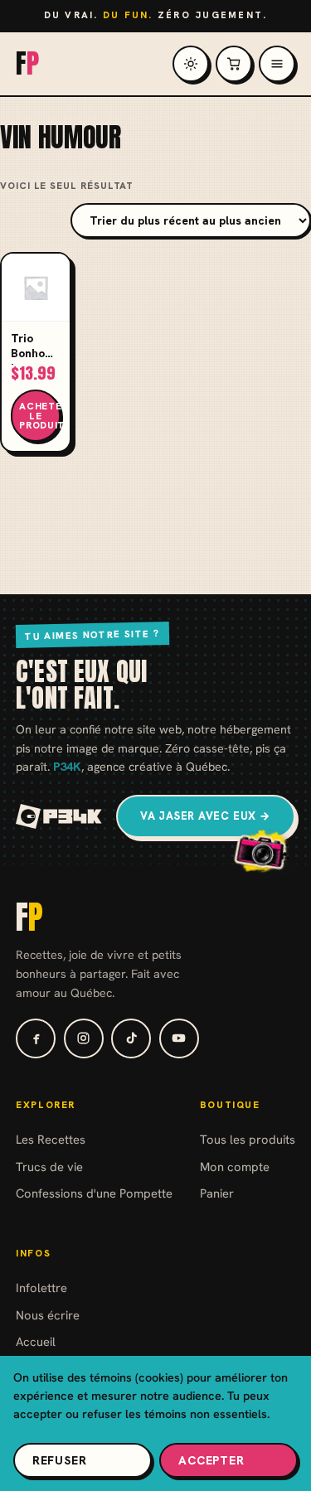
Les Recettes (50, 1139)
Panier (217, 1193)
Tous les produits (247, 1139)
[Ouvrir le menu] (277, 64)
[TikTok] (131, 1038)
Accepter (211, 1460)
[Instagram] (84, 1038)
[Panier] (234, 64)
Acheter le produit (40, 415)
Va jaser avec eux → (205, 816)
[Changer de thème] (191, 64)
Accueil (36, 1341)
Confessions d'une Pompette (94, 1193)
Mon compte (235, 1166)
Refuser (59, 1460)
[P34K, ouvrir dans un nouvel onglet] (59, 816)
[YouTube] (179, 1038)
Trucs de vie (49, 1166)
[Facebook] (36, 1038)
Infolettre (41, 1287)
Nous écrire (48, 1315)
